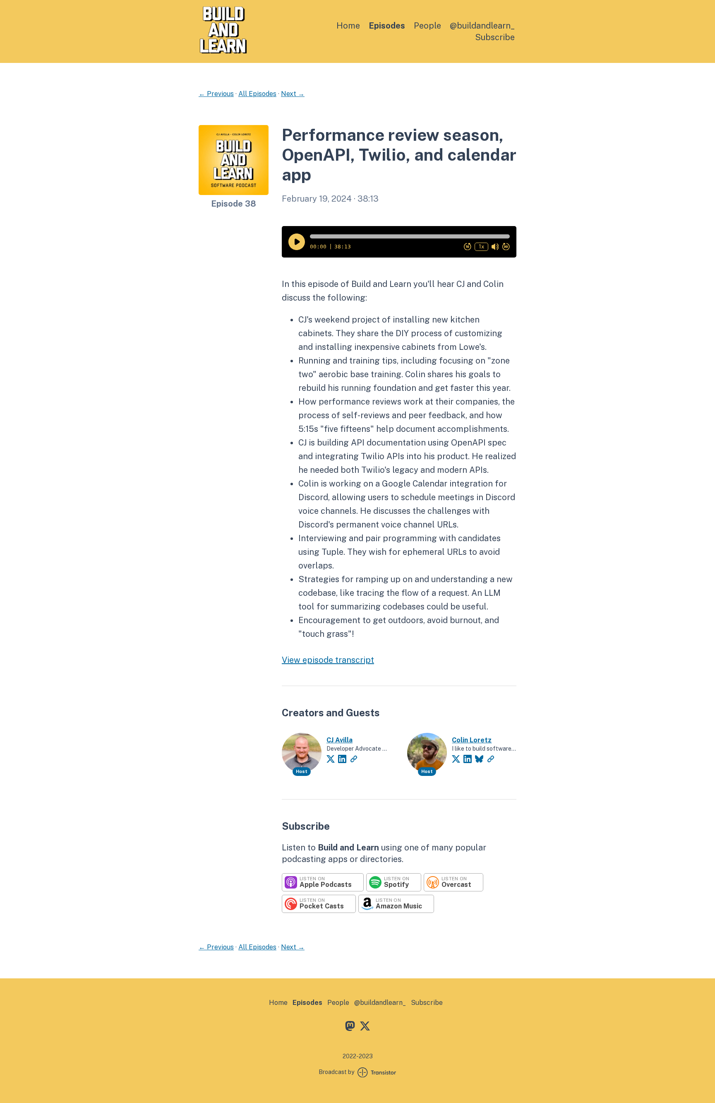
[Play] (296, 242)
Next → (293, 94)
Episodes (387, 26)
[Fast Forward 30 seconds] (506, 246)
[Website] (354, 759)
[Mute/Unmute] (495, 246)
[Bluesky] (479, 759)
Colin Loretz (472, 740)
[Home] (223, 51)
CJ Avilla (339, 740)
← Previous (216, 94)
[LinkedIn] (342, 759)
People (427, 26)
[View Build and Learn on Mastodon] (350, 1027)
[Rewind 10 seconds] (467, 246)
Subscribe (495, 37)
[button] (410, 236)
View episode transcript (328, 660)
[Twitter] (330, 759)
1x (481, 246)
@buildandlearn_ (482, 26)
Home (348, 26)
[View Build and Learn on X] (365, 1027)
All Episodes (257, 94)
